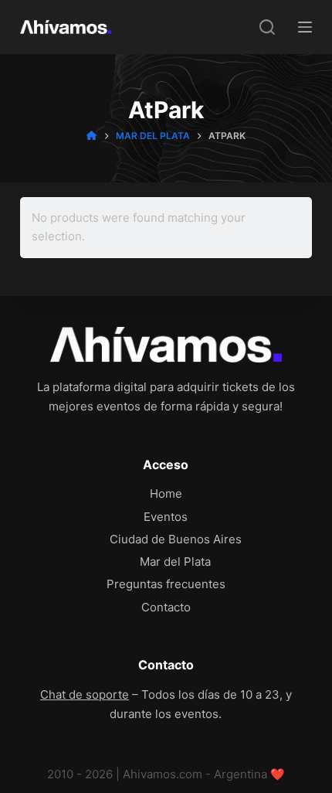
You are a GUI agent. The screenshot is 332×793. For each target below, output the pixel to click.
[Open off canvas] (305, 27)
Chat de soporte (84, 694)
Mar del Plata (175, 561)
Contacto (166, 607)
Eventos (166, 516)
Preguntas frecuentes (166, 584)
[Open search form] (267, 27)
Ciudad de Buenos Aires (176, 539)
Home (166, 493)
